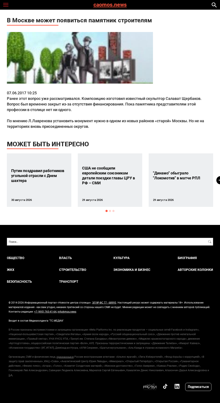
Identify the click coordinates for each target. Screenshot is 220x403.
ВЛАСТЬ (65, 258)
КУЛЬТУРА (121, 258)
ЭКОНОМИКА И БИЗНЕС (131, 269)
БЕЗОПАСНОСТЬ (19, 281)
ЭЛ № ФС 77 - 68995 (104, 302)
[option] (39, 180)
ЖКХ (10, 269)
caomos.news (110, 5)
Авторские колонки (195, 269)
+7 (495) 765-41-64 (45, 311)
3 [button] (113, 211)
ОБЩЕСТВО (15, 258)
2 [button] (110, 211)
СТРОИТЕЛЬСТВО (72, 269)
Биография (187, 258)
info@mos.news (67, 311)
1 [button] (106, 211)
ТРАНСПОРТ (68, 281)
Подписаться (198, 386)
